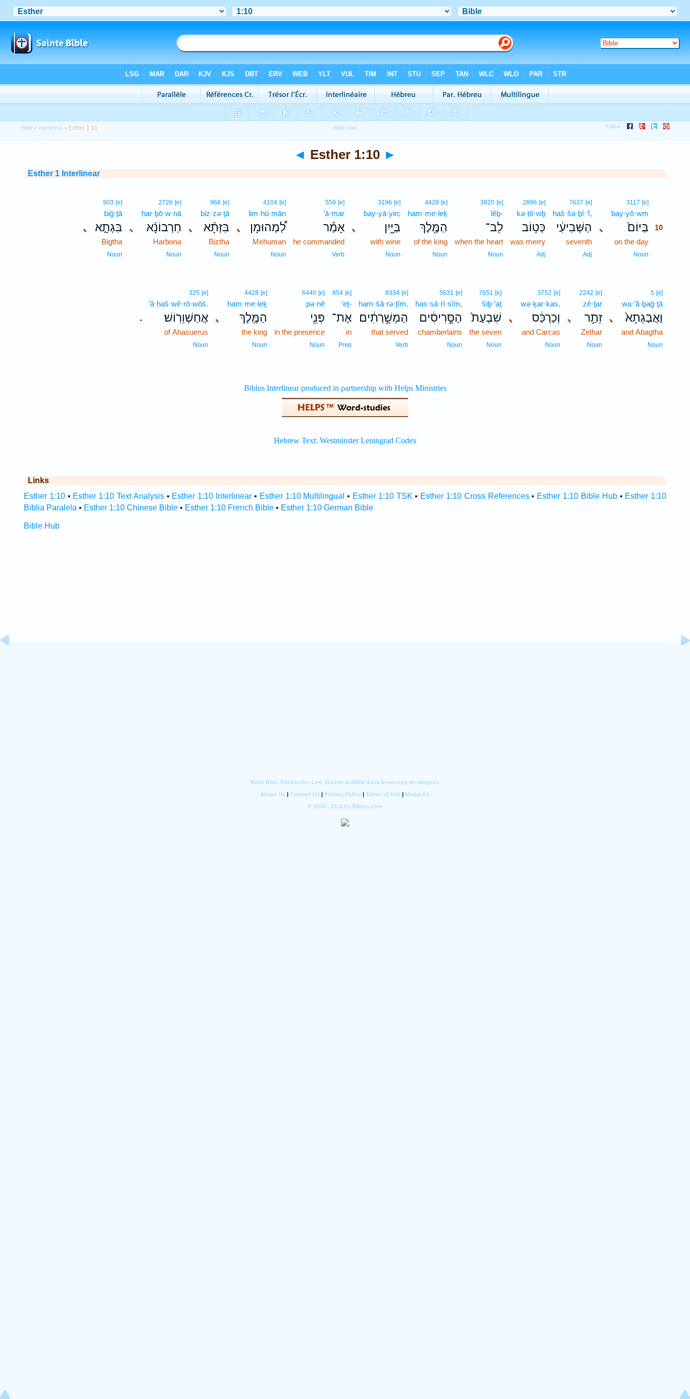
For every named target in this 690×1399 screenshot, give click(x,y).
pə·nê (315, 303)
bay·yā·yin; (382, 213)
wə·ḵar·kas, (540, 303)
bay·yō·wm (630, 213)
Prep (345, 344)
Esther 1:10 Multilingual (302, 496)
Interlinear (50, 128)
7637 (576, 202)
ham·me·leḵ (428, 213)
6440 (309, 292)
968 (215, 202)
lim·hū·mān (267, 213)
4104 (270, 202)
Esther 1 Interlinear (64, 173)
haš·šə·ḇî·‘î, (572, 213)
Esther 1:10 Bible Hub (577, 496)
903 (108, 202)
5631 (446, 292)
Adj (587, 254)
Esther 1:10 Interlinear (212, 496)
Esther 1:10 (44, 496)
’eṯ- (346, 303)
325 (194, 292)
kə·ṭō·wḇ (531, 213)
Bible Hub (42, 526)
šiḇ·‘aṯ (492, 303)
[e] (645, 202)
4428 (432, 202)
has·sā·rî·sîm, (438, 303)
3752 (544, 292)
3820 (487, 202)
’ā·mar (333, 213)
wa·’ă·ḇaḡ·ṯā (642, 303)
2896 (530, 202)
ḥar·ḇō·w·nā (161, 213)
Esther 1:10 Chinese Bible (131, 507)
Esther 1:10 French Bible (229, 507)
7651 (486, 292)
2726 (166, 202)
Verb (338, 254)
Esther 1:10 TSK (383, 496)
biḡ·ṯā (113, 213)
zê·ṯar (592, 303)
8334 (392, 292)
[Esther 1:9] (12, 663)
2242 (586, 292)
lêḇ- (497, 213)
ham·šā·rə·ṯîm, (383, 303)
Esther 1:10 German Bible (327, 507)
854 (337, 292)
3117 (633, 202)
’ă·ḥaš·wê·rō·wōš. (178, 303)
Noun (641, 254)
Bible (26, 128)
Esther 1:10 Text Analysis (118, 496)
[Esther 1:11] (677, 663)
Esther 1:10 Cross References (474, 496)
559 (330, 202)
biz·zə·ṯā (215, 213)
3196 (385, 202)
